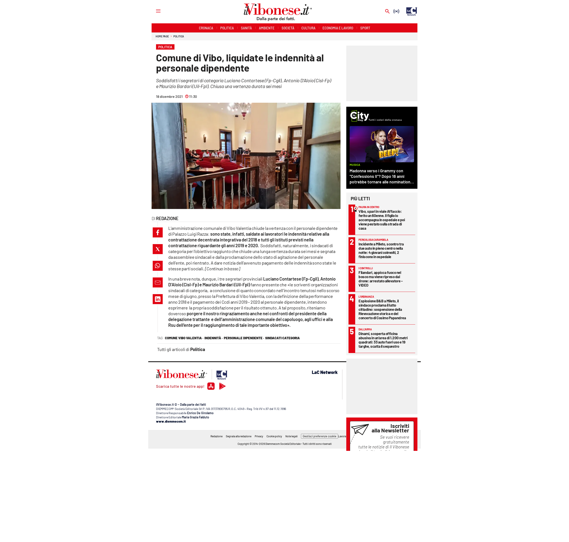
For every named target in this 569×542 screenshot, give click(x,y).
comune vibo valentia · (184, 338)
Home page (162, 36)
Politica (178, 36)
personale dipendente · (244, 338)
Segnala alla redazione (238, 436)
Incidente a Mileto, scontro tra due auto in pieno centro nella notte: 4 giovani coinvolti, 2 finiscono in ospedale (381, 250)
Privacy (259, 436)
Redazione (216, 436)
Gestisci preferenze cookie (319, 436)
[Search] (387, 11)
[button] (158, 232)
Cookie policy (274, 436)
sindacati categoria (282, 338)
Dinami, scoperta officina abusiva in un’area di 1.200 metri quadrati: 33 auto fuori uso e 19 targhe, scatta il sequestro (383, 339)
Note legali (291, 436)
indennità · (213, 338)
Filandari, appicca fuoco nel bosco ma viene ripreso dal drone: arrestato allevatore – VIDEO (381, 278)
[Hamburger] (154, 10)
